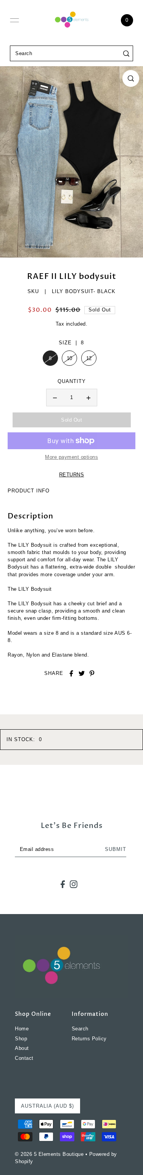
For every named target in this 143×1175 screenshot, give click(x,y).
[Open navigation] (14, 20)
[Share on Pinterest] (92, 673)
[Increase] (88, 397)
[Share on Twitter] (82, 673)
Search (80, 1029)
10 (69, 358)
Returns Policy (89, 1038)
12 (89, 358)
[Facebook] (63, 884)
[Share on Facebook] (71, 673)
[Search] (126, 53)
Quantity (72, 381)
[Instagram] (73, 884)
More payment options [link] (71, 457)
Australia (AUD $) (47, 1106)
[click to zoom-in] (130, 78)
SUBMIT (115, 849)
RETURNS (71, 474)
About (22, 1048)
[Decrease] (55, 397)
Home (22, 1029)
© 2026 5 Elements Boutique (49, 1154)
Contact (24, 1058)
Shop (21, 1038)
